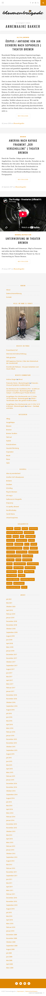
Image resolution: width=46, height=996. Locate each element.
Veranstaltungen (27, 579)
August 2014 (10, 798)
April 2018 (9, 643)
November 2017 (11, 658)
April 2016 (9, 724)
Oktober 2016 (10, 702)
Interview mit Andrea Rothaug (16, 354)
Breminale (18, 544)
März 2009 (9, 968)
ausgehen (33, 528)
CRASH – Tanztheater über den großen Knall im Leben (21, 399)
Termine (21, 575)
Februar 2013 (10, 846)
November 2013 (11, 828)
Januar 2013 (10, 850)
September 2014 (11, 794)
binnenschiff (21, 540)
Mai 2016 (9, 721)
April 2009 (9, 964)
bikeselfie (10, 540)
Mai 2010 (9, 916)
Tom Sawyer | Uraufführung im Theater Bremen (20, 392)
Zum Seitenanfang (36, 993)
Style (8, 463)
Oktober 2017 (10, 662)
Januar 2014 (10, 820)
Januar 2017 (10, 691)
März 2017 (9, 684)
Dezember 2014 (11, 783)
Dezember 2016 (11, 695)
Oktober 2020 (10, 607)
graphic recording (14, 548)
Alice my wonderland (13, 473)
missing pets (27, 556)
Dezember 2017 (11, 654)
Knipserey (9, 503)
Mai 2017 (9, 677)
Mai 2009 (9, 960)
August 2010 (10, 909)
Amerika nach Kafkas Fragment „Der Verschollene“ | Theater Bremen (23, 146)
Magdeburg (33, 552)
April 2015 (9, 769)
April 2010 (9, 920)
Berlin (15, 536)
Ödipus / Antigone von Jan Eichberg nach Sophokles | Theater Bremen (23, 45)
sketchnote (18, 567)
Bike (22, 536)
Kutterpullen (21, 552)
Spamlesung (29, 571)
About (8, 290)
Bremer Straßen (11, 433)
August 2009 (10, 949)
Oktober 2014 (10, 791)
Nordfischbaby (11, 510)
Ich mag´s (9, 495)
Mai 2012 (9, 865)
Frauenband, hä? (12, 350)
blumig (31, 540)
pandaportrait (19, 564)
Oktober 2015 (10, 747)
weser (9, 583)
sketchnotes (30, 567)
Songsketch (11, 571)
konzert (34, 548)
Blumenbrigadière (19, 123)
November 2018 (11, 625)
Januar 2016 (10, 736)
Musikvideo (27, 560)
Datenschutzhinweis (31, 991)
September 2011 (11, 876)
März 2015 (9, 772)
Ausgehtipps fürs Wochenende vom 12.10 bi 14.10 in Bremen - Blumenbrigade (23, 405)
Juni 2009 (9, 957)
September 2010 (11, 905)
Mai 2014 (9, 806)
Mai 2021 (9, 603)
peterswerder (33, 564)
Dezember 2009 (11, 935)
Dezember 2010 (11, 898)
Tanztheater (11, 575)
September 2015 (11, 750)
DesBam (9, 484)
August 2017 (10, 669)
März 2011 (9, 890)
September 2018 (11, 632)
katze (26, 548)
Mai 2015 (9, 765)
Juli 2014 (9, 802)
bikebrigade (30, 536)
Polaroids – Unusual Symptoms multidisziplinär (22, 384)
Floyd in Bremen (11, 492)
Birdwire (9, 481)
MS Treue (10, 560)
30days (17, 528)
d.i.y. (27, 544)
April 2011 (9, 887)
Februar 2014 (10, 817)
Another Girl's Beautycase (15, 477)
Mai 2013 (9, 835)
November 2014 (11, 787)
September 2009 (11, 946)
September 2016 (11, 706)
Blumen (8, 426)
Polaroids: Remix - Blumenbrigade (17, 383)
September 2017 (11, 665)
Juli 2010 (9, 912)
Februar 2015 (10, 776)
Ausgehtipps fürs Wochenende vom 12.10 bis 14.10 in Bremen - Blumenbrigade (21, 397)
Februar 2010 (10, 927)
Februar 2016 (10, 732)
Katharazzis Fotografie (14, 499)
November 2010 (11, 901)
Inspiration (26, 235)
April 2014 (9, 809)
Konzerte (10, 552)
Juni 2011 (9, 879)
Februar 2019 (10, 614)
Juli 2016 (9, 713)
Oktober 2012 (10, 853)
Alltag (20, 37)
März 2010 (9, 924)
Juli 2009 (9, 953)
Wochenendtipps (13, 587)
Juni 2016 (9, 717)
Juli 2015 (9, 758)
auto (9, 536)
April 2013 (9, 839)
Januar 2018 (10, 651)
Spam (20, 571)
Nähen (9, 564)
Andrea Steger (11, 379)
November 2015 (11, 743)
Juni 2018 (9, 640)
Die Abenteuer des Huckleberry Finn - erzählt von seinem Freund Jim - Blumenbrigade (23, 390)
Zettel (24, 587)
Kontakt (9, 297)
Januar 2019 (10, 618)
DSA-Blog (9, 488)
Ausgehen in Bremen (14, 532)
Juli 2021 (9, 599)
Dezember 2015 (11, 739)
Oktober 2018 (10, 629)
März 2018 (9, 647)
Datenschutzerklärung (13, 293)
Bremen (26, 37)
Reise (8, 459)
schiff (9, 567)
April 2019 (9, 610)
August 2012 (10, 861)
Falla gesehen (11, 357)
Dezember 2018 (11, 621)
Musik (8, 455)
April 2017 (9, 680)
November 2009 (11, 938)
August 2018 (10, 636)
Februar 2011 (10, 894)
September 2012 (11, 857)
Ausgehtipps (10, 422)
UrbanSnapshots (12, 518)
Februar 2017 (10, 688)
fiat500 (8, 441)
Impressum (20, 991)
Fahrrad (9, 437)
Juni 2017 (9, 673)
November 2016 (11, 699)
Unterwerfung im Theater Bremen (23, 240)
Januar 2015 (10, 780)
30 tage (9, 528)
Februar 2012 (10, 868)
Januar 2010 (10, 931)
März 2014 (9, 813)
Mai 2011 (9, 883)
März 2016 (9, 728)
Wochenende (19, 583)
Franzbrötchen (11, 444)
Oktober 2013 (10, 831)
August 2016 (10, 710)
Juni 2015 (9, 761)
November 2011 (11, 872)
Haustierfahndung (12, 448)
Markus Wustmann (13, 556)
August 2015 (10, 754)
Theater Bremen (13, 579)
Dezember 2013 (11, 824)
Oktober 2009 (10, 942)
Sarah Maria (10, 514)
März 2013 (9, 842)
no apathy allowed (12, 507)
